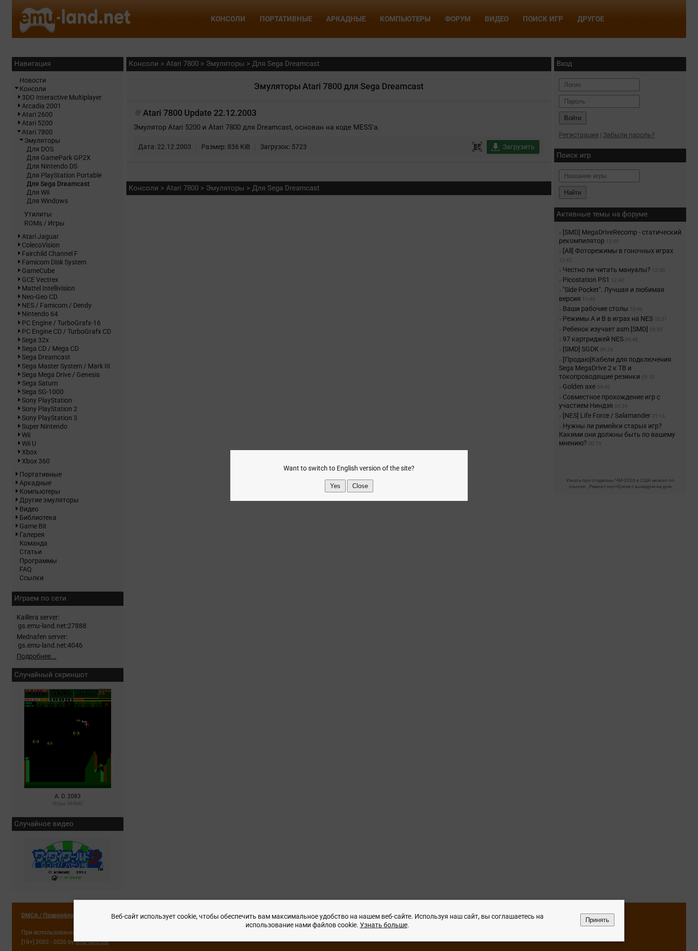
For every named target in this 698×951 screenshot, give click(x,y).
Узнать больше (383, 925)
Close (360, 486)
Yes (335, 486)
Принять (597, 919)
